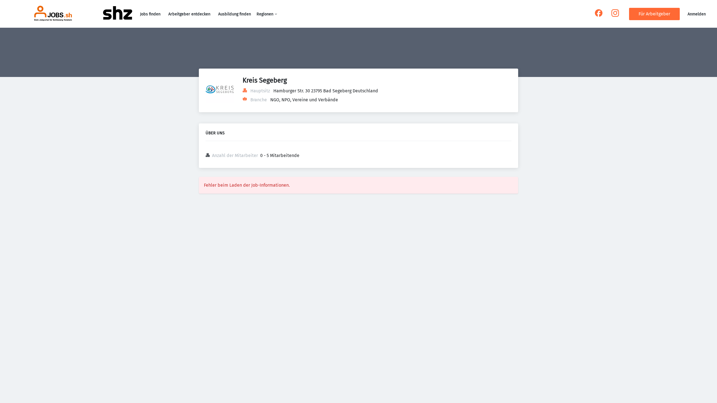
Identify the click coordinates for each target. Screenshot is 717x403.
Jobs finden (150, 14)
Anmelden (697, 14)
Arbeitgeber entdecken (189, 14)
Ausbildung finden (234, 14)
